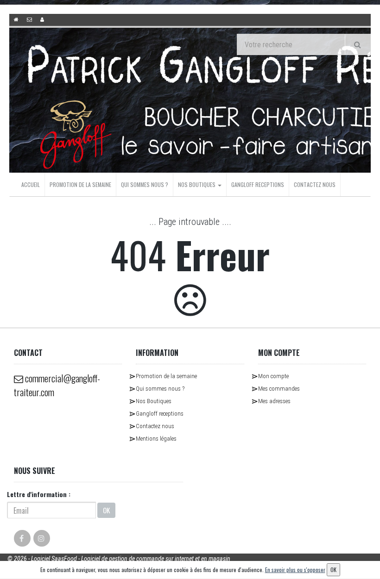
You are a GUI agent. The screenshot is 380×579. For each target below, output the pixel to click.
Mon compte (273, 376)
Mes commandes (279, 388)
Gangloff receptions (257, 184)
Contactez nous (315, 184)
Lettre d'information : (38, 494)
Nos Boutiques (197, 184)
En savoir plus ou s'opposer (295, 569)
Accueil (30, 184)
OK (106, 510)
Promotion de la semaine (80, 184)
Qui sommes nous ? (144, 184)
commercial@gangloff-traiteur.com (57, 385)
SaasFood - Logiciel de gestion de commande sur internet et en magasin (140, 558)
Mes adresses (274, 401)
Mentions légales (156, 438)
